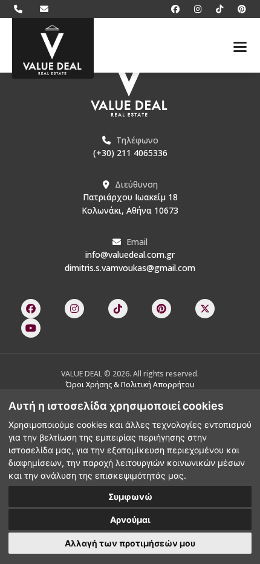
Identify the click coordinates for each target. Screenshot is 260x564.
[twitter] (205, 308)
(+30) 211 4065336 (130, 153)
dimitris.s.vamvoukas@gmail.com (130, 268)
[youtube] (31, 328)
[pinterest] (236, 9)
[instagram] (193, 9)
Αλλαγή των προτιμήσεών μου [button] (130, 543)
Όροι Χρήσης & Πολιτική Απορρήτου (130, 384)
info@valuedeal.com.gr (130, 254)
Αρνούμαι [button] (130, 519)
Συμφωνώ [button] (130, 496)
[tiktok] (215, 9)
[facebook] (170, 9)
